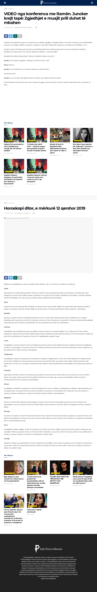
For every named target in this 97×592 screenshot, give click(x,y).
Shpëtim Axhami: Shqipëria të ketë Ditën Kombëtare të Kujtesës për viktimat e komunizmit (13, 179)
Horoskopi (11, 203)
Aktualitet (11, 8)
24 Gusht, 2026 (32, 153)
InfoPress (24, 27)
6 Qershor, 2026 (78, 485)
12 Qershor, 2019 (8, 27)
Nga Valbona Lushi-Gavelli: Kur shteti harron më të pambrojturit (14, 479)
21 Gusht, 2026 (32, 184)
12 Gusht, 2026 (9, 483)
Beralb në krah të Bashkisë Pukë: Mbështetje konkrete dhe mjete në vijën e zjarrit (58, 148)
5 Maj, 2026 (31, 514)
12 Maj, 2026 (8, 525)
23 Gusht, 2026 (78, 155)
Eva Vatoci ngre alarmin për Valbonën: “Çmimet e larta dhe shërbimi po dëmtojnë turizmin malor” (83, 148)
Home (5, 8)
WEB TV (30, 27)
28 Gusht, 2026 (9, 153)
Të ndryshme (26, 213)
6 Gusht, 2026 (31, 490)
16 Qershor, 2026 (55, 485)
